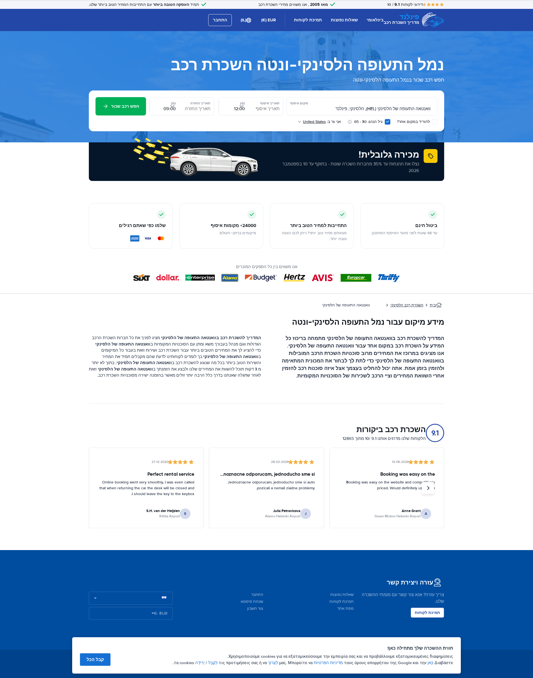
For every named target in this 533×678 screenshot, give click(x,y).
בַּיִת (433, 305)
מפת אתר (345, 608)
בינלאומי (375, 20)
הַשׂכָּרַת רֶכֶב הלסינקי (406, 305)
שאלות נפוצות (344, 20)
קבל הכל (95, 659)
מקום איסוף (299, 103)
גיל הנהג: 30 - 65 (368, 121)
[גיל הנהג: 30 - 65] (387, 122)
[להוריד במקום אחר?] (435, 122)
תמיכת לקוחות (308, 20)
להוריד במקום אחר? (414, 121)
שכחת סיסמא (252, 601)
